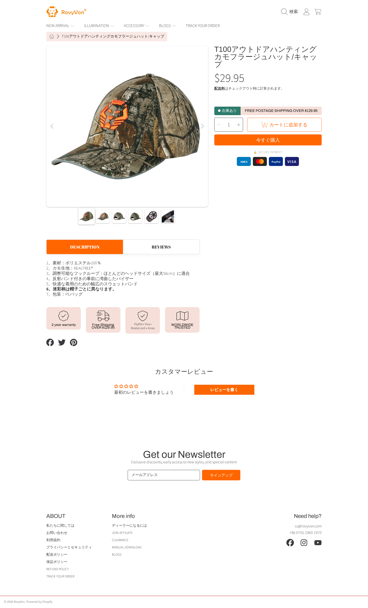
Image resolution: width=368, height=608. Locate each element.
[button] (291, 12)
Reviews (161, 247)
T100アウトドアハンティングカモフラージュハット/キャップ (113, 36)
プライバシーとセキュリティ (69, 547)
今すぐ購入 (268, 140)
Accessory (134, 26)
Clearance (120, 540)
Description (84, 247)
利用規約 (53, 540)
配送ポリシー (56, 554)
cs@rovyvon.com (308, 526)
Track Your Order (60, 576)
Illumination (97, 26)
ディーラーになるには (129, 525)
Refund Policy (57, 569)
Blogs (165, 26)
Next (202, 126)
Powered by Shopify (39, 601)
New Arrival (58, 26)
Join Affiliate (122, 532)
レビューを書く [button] (224, 389)
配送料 (219, 89)
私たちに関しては (60, 525)
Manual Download (126, 547)
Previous (52, 126)
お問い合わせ (56, 532)
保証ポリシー (56, 561)
